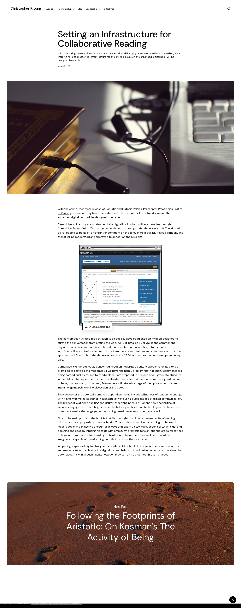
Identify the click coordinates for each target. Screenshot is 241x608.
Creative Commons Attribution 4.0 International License (56, 603)
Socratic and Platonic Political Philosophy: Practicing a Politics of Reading (131, 53)
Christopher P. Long (25, 8)
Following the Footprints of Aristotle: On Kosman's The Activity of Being (120, 523)
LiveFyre (144, 343)
